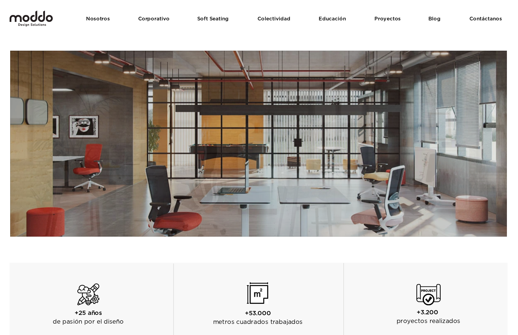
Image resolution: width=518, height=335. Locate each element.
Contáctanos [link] (485, 18)
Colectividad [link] (274, 18)
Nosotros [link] (98, 18)
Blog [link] (434, 18)
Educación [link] (332, 18)
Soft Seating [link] (213, 18)
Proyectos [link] (387, 18)
